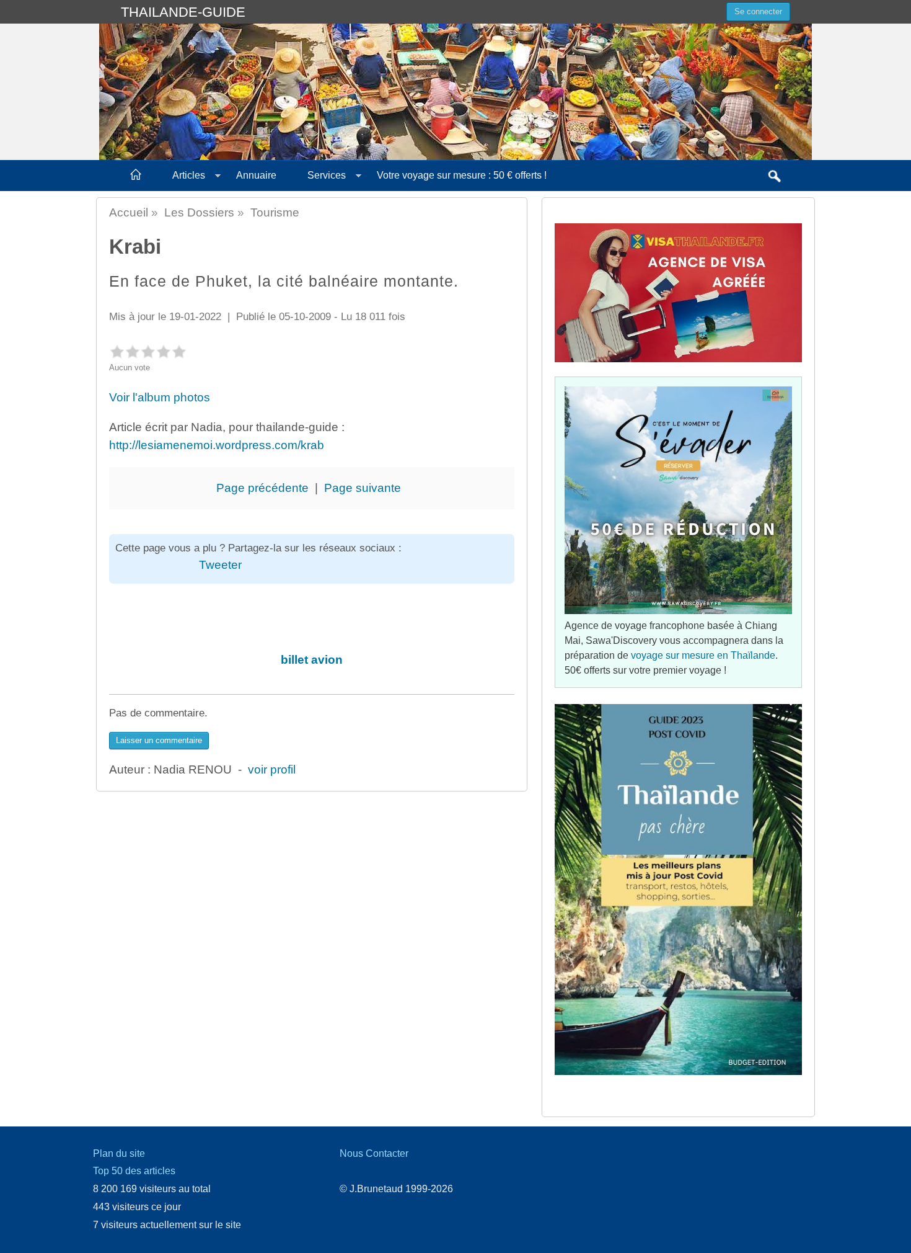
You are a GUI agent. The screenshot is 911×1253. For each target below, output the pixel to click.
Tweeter (220, 564)
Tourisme (274, 212)
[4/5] (163, 351)
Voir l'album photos (161, 397)
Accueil (128, 212)
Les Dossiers (199, 212)
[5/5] (179, 351)
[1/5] (117, 351)
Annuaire (256, 175)
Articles (188, 175)
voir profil (272, 769)
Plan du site (119, 1153)
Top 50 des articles (134, 1171)
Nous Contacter (374, 1153)
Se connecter (758, 11)
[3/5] (148, 351)
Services (326, 175)
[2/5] (132, 351)
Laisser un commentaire (159, 740)
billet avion (312, 659)
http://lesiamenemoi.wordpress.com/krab (216, 445)
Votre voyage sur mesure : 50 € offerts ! (462, 175)
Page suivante (362, 487)
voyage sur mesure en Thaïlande (703, 655)
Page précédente (262, 487)
